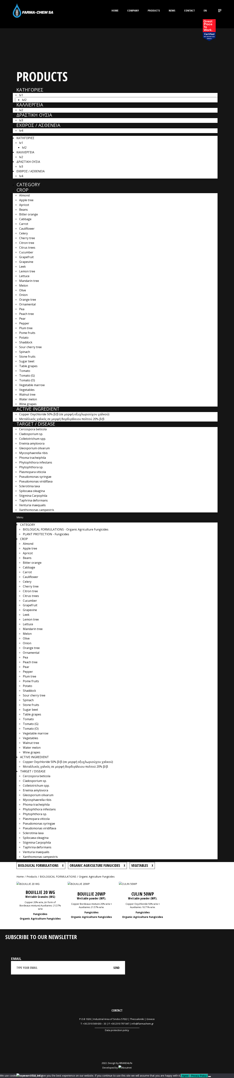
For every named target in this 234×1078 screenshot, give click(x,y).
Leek (22, 267)
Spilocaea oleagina (32, 491)
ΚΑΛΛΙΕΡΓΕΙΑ (29, 105)
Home (20, 876)
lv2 (21, 110)
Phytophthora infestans (35, 462)
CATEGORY (28, 184)
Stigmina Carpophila (33, 496)
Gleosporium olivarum (34, 448)
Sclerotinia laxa (29, 486)
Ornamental (27, 304)
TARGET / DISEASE (35, 424)
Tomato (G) (27, 376)
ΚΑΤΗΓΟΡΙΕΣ (29, 90)
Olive (22, 290)
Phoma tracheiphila (32, 458)
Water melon (28, 399)
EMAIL (16, 958)
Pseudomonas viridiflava (35, 481)
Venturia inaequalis (32, 505)
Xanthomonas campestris (36, 510)
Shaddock (25, 342)
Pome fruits (27, 333)
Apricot (24, 205)
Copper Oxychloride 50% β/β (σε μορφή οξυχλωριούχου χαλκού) (64, 414)
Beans (23, 210)
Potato (24, 338)
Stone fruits (27, 357)
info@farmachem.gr (142, 1023)
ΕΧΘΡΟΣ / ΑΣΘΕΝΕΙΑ (38, 125)
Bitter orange (28, 214)
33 (105, 1023)
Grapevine (26, 262)
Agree (185, 1075)
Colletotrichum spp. (32, 439)
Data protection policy (117, 1030)
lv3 (21, 120)
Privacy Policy (199, 1075)
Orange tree (27, 300)
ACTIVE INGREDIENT (37, 409)
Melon (23, 286)
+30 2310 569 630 (92, 1023)
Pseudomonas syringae (35, 477)
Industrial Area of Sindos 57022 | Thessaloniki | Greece (124, 1019)
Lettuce (24, 276)
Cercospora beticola (33, 429)
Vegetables (27, 390)
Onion (23, 295)
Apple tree (26, 200)
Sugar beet (26, 361)
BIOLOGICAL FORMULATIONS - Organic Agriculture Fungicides (65, 529)
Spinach (24, 352)
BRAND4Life (125, 1063)
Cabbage (25, 219)
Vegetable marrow (32, 385)
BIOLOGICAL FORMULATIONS (58, 876)
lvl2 (24, 100)
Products (32, 876)
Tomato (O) (27, 380)
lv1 (21, 95)
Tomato (24, 371)
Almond (24, 195)
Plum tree (26, 328)
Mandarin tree (29, 281)
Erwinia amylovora (31, 443)
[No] (209, 1076)
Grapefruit (26, 257)
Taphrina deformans (33, 500)
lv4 (21, 131)
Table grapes (28, 366)
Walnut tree (27, 394)
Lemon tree (27, 271)
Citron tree (26, 243)
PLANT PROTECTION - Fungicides (46, 534)
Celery (23, 233)
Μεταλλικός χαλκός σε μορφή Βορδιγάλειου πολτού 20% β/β (61, 419)
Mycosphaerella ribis (33, 453)
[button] (117, 517)
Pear (22, 319)
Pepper (24, 323)
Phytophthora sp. (31, 467)
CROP (22, 190)
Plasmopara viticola (32, 472)
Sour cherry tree (30, 347)
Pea (21, 309)
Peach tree (26, 314)
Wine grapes (28, 404)
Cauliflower (27, 229)
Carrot (23, 224)
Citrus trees (27, 248)
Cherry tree (27, 238)
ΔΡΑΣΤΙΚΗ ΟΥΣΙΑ (34, 115)
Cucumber (26, 252)
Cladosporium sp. (31, 434)
